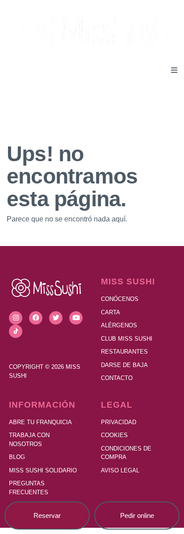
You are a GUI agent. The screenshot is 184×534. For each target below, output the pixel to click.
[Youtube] (76, 318)
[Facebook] (35, 318)
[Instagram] (15, 318)
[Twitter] (56, 318)
